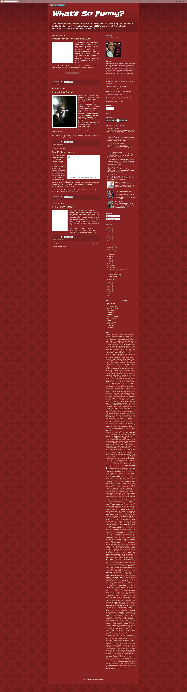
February (111, 267)
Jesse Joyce (126, 489)
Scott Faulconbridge (118, 615)
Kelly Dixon (127, 514)
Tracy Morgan (114, 658)
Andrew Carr (118, 342)
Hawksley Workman (114, 468)
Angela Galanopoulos (113, 346)
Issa (129, 473)
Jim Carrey (121, 491)
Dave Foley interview (120, 182)
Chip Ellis (124, 381)
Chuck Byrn (128, 388)
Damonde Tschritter (128, 401)
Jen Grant (122, 488)
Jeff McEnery (129, 486)
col (134, 388)
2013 (108, 284)
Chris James (109, 385)
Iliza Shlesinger (110, 473)
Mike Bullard (110, 557)
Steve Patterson (116, 635)
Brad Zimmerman (131, 362)
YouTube (109, 669)
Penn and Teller (119, 582)
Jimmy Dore (118, 493)
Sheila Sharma (122, 625)
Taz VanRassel (127, 643)
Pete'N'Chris (127, 584)
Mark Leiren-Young (125, 547)
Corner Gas (132, 394)
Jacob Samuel (116, 476)
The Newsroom (131, 645)
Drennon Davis (125, 434)
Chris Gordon (121, 383)
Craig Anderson (131, 396)
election (112, 441)
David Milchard (120, 420)
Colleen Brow (116, 391)
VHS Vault (132, 661)
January (111, 279)
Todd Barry (110, 653)
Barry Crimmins (115, 351)
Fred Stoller (126, 447)
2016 (108, 240)
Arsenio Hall (109, 349)
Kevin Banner (131, 517)
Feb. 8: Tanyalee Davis (63, 207)
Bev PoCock (119, 354)
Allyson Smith (121, 339)
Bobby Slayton (114, 360)
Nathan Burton (109, 567)
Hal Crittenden (116, 463)
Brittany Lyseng (118, 370)
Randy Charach (131, 589)
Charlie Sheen (126, 380)
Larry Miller (108, 527)
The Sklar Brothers (111, 646)
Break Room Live (111, 364)
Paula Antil (108, 580)
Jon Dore (130, 504)
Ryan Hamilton (60, 198)
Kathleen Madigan (115, 512)
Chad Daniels (119, 378)
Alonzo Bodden (129, 339)
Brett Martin (122, 367)
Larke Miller (121, 526)
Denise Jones (109, 425)
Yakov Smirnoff (129, 666)
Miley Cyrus (118, 559)
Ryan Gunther (117, 607)
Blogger (101, 679)
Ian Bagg (130, 470)
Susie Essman (127, 641)
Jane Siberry (116, 480)
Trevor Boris (114, 659)
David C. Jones (131, 415)
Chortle (109, 320)
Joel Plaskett (121, 498)
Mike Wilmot (109, 559)
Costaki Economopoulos (119, 396)
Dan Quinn (112, 403)
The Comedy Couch (115, 91)
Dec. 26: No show (111, 174)
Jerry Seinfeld (117, 489)
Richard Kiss (112, 594)
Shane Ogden (109, 622)
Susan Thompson (117, 641)
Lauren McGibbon (126, 529)
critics (107, 399)
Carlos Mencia (114, 376)
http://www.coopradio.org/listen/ (113, 88)
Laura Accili (108, 529)
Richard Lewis (132, 594)
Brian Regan (120, 368)
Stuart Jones (109, 640)
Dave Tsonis (111, 415)
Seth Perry (130, 620)
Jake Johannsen (126, 476)
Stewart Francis (109, 638)
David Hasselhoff (129, 418)
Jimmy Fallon (126, 493)
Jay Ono (113, 486)
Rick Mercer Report (119, 595)
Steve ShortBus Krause (128, 635)
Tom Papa (131, 655)
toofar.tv (127, 656)
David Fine (108, 418)
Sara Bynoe (118, 613)
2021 (108, 229)
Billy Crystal (129, 355)
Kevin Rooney (126, 519)
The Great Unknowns (113, 128)
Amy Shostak (109, 341)
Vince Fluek (111, 663)
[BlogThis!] (66, 82)
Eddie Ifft (128, 438)
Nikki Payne (126, 570)
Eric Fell (112, 443)
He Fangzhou (125, 468)
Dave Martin (130, 411)
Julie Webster (125, 507)
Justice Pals (114, 509)
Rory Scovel (130, 602)
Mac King (109, 541)
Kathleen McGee (125, 513)
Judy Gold (110, 507)
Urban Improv (123, 661)
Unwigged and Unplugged (112, 661)
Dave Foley (117, 411)
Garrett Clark (126, 449)
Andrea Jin (118, 341)
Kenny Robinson (115, 517)
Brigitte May (130, 368)
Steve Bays (109, 633)
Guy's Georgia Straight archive (111, 303)
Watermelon (132, 663)
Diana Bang (108, 428)
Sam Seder (110, 612)
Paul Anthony (115, 575)
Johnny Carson (125, 503)
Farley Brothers (129, 444)
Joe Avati (115, 496)
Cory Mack (110, 396)
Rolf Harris (132, 599)
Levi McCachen (118, 534)
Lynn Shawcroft (131, 539)
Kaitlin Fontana (129, 509)
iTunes (130, 91)
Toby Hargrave (124, 652)
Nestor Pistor (124, 569)
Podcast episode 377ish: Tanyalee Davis (71, 39)
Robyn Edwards (115, 599)
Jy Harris (121, 509)
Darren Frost (117, 408)
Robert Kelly (127, 597)
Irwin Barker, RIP (112, 136)
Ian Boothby (109, 471)
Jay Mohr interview (113, 167)
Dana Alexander (122, 403)
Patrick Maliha (125, 574)
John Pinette (130, 501)
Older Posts (96, 244)
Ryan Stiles (127, 609)
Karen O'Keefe (117, 511)
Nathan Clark (118, 567)
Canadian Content (126, 375)
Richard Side (110, 595)
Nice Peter (131, 569)
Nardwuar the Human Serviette (121, 564)
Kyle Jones (114, 524)
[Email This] (65, 82)
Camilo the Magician (128, 373)
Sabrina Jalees (115, 610)
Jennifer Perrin (130, 488)
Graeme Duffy (129, 456)
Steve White (108, 637)
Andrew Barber (109, 342)
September (112, 252)
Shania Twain (117, 622)
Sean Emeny (118, 617)
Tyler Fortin (130, 659)
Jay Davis (122, 485)
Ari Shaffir (122, 347)
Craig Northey (60, 144)
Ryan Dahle (108, 607)
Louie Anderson (115, 539)
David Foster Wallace (118, 418)
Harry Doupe (129, 466)
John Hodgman (122, 501)
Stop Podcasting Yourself (121, 638)
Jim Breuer (114, 491)
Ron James (120, 600)
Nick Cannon (109, 570)
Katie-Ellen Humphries (116, 514)
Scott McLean (129, 615)
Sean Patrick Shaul (117, 618)
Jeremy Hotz (109, 489)
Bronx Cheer (127, 370)
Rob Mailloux (113, 597)
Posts (109, 216)
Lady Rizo (113, 526)
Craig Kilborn (121, 398)
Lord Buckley (118, 537)
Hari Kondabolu (125, 463)
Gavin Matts (112, 451)
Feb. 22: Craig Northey (62, 92)
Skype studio (114, 630)
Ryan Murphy (119, 609)
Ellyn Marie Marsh (127, 441)
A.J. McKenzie (119, 334)
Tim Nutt (117, 650)
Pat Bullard (117, 574)
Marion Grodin (124, 544)
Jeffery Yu (108, 488)
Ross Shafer (127, 603)
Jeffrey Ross (115, 488)
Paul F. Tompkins (112, 577)
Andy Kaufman (115, 344)
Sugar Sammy (118, 640)
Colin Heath (119, 389)
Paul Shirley (130, 579)
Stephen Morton (122, 632)
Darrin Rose (126, 408)
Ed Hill (114, 438)
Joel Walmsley (130, 498)
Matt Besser (127, 549)
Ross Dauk (118, 603)
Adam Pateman (115, 336)
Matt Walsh (113, 552)
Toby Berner (115, 651)
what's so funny (127, 665)
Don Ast (118, 431)
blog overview (122, 357)
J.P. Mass (129, 475)
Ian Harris (118, 471)
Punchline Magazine (112, 316)
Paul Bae (125, 575)
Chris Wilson (121, 386)
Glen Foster (111, 454)
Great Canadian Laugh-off (122, 460)
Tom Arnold (132, 653)
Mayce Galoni (131, 552)
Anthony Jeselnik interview (115, 152)
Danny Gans (117, 406)
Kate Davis (125, 511)
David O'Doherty (129, 420)
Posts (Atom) (62, 246)
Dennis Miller (117, 425)
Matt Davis (121, 551)
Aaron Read (128, 334)
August (111, 254)
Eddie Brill (121, 438)
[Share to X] (68, 82)
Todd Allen (132, 651)
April (110, 263)
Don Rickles (125, 431)
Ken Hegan (115, 516)
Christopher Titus (109, 388)
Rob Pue (120, 597)
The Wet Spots (129, 646)
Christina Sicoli (129, 386)
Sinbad (126, 628)
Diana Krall (126, 428)
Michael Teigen (118, 555)
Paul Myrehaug (111, 579)
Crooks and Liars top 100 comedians (120, 399)
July (110, 256)
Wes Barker (110, 665)
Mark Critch (127, 546)
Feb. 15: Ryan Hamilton (63, 152)
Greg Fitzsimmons (117, 462)
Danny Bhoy (109, 406)
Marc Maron (125, 541)
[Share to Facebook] (70, 82)
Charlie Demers (116, 380)
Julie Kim (117, 507)
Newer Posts (56, 244)
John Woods (116, 503)
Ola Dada (124, 572)
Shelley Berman (131, 625)
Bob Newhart (130, 357)
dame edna (116, 401)
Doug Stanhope (130, 432)
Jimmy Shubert (115, 494)
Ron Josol (128, 600)
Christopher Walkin (119, 388)
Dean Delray (109, 423)
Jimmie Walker (109, 493)
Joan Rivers (108, 496)
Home (76, 244)
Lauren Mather (116, 529)
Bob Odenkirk (109, 359)
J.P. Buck (116, 475)
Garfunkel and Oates (115, 449)
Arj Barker (130, 347)
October (111, 249)
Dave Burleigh (131, 410)
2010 (108, 291)
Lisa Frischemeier (125, 535)
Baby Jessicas (126, 349)
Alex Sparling (127, 338)
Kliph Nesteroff (112, 521)
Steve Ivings (127, 633)
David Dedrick (120, 416)
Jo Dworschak (124, 494)
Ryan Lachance (109, 609)
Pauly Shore (130, 580)
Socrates (127, 630)
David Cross (111, 416)
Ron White (122, 602)
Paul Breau (132, 575)
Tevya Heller (123, 645)
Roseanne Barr (109, 603)
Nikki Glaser (118, 570)
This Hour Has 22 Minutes (122, 648)
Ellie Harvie (118, 441)
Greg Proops (127, 462)
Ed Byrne (108, 438)
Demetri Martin (129, 423)
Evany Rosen (130, 442)
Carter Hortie (132, 376)
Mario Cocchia (115, 544)
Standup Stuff (110, 310)
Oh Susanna (117, 572)
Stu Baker (131, 638)
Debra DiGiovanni (118, 423)
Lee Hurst (112, 532)
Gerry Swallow (120, 452)
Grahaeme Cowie (110, 458)
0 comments (56, 81)
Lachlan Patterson (124, 524)
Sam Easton (124, 610)
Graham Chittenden (121, 458)
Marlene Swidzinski (118, 549)
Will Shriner (114, 666)
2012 (108, 287)
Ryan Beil (130, 605)
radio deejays (114, 589)
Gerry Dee (112, 452)
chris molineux (118, 385)
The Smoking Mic (111, 318)
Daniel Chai (119, 404)
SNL (122, 630)
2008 (108, 296)
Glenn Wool (120, 454)
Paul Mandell (132, 577)
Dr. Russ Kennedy (113, 434)
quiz (125, 587)
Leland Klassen (129, 532)
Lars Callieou (117, 527)
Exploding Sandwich (119, 444)
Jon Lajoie (108, 506)
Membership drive (129, 554)
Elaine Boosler (126, 439)
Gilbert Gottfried (131, 452)
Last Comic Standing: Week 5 (116, 143)
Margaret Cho (126, 542)
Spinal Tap (113, 632)
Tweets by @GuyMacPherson (113, 38)
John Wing (108, 503)
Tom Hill (117, 655)
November (112, 247)
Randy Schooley (111, 590)
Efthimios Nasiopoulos (116, 439)
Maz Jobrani (110, 554)
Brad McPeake (114, 362)
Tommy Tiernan (119, 656)
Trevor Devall (122, 659)
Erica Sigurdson (120, 443)
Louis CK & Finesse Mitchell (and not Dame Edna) (120, 159)
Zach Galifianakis (121, 669)
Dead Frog (110, 314)
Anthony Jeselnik (125, 346)
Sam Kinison (132, 610)
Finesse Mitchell (121, 446)
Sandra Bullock (109, 613)
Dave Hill (124, 411)
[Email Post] (61, 81)
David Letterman (110, 420)
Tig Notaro (132, 648)
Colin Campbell (110, 389)
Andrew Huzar (127, 342)
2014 (108, 282)
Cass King (110, 378)
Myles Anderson (116, 562)
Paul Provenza (121, 579)
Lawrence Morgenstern (115, 531)
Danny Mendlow (125, 406)
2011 (108, 289)
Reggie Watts (127, 590)
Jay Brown (115, 485)
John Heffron (114, 501)
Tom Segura (109, 656)
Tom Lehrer (124, 655)
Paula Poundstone (119, 580)
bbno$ (133, 351)
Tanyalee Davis (60, 84)
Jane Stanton (124, 480)
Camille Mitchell (116, 373)
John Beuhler (118, 499)
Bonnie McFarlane (125, 360)
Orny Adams (132, 572)
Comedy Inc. (127, 393)
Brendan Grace (120, 364)
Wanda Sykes (124, 663)
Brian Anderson (131, 366)
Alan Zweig (108, 338)
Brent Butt (131, 364)
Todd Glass (117, 653)
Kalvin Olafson (109, 511)
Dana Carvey (132, 403)
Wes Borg (118, 665)
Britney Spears (109, 370)
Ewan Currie (109, 444)
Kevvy (133, 519)
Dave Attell (114, 410)
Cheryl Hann (117, 381)
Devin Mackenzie (117, 426)
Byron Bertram (115, 372)
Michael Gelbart (109, 555)
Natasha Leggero (117, 565)
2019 (108, 234)
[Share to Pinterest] (72, 82)
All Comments (112, 219)
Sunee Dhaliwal (128, 640)
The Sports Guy (120, 646)
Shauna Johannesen (129, 623)
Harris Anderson (116, 466)
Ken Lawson (124, 516)
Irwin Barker (120, 473)
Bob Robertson (118, 359)
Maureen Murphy (122, 552)
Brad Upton (122, 362)
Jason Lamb (126, 483)
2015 (108, 243)
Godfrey (112, 456)
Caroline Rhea (123, 376)
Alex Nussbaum (117, 338)
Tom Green (110, 655)
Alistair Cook (113, 339)
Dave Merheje (109, 413)
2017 (108, 238)
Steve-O (115, 637)
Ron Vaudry (114, 602)
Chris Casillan (131, 381)
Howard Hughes (113, 469)
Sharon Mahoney (126, 622)
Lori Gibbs (126, 537)
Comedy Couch (111, 312)
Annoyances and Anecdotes (111, 323)
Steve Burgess (119, 633)
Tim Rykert (125, 650)
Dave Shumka (130, 413)
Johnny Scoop (115, 504)
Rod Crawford (124, 599)
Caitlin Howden (125, 372)
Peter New (130, 585)
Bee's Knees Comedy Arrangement (115, 352)
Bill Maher (115, 355)
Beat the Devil (111, 325)
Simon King (118, 628)
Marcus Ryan (116, 542)
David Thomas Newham (128, 421)
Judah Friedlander (131, 506)
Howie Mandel (122, 469)
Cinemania (110, 327)
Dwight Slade (117, 436)
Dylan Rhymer (128, 436)
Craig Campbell (112, 398)
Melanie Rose (119, 554)
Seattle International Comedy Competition (115, 620)
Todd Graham (124, 653)
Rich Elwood (128, 592)
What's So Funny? (87, 14)
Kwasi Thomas (115, 522)
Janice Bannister (124, 481)
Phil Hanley (109, 587)
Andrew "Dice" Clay (128, 341)
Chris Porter (127, 385)
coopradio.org (72, 137)
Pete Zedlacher (118, 584)
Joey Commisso (109, 499)
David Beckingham (120, 415)
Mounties (127, 560)
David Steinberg (116, 421)
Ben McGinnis (109, 354)
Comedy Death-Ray (117, 393)
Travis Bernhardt (125, 658)
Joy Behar (122, 506)
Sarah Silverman (127, 613)
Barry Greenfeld (125, 351)
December (112, 245)
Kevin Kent (118, 519)
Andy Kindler (124, 344)
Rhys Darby (112, 592)
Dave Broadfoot (122, 410)
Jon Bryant (123, 504)
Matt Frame (128, 551)
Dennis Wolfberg (126, 425)
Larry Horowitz (130, 526)
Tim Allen (110, 650)
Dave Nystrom (119, 413)
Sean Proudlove (128, 618)
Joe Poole (121, 496)
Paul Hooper (123, 577)
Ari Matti (115, 347)
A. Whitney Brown (110, 334)
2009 (108, 293)
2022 (108, 227)
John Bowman (126, 499)
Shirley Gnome (123, 627)
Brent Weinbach (113, 366)
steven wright (129, 637)
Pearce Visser (109, 582)
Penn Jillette (128, 582)
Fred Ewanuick (117, 447)
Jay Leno (128, 485)
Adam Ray (123, 336)
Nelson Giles (116, 569)
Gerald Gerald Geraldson (124, 451)
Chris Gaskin (111, 383)
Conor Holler (124, 394)
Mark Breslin (116, 546)
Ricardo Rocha (120, 592)
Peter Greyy (114, 585)
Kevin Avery (123, 517)
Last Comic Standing (128, 527)
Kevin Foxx (110, 519)
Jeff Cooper (121, 486)
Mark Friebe (115, 547)
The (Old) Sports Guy (112, 308)
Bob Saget (127, 359)
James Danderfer (114, 478)
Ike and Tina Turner (128, 471)
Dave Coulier (110, 411)
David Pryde (108, 421)
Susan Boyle (109, 641)
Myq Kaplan (125, 562)
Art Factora (117, 349)
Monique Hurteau (110, 560)
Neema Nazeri (127, 567)
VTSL (118, 663)
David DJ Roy (129, 416)
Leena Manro (120, 532)
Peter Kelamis (122, 585)
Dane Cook (110, 404)
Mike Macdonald (119, 557)
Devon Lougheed (128, 426)
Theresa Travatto (110, 648)
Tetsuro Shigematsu (114, 645)
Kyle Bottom (125, 522)
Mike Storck (129, 557)
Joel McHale (113, 498)
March (110, 265)
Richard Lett (121, 594)
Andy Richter (132, 344)
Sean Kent (126, 617)
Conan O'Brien (115, 394)
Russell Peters (119, 605)
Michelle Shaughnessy (129, 555)
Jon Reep (115, 506)
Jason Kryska (116, 483)
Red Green (119, 590)
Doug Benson (119, 432)
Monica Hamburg (128, 559)
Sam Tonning (119, 612)
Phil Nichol (119, 587)
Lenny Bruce (109, 534)
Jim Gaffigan (130, 491)
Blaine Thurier (113, 357)
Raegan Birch (122, 589)
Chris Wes (113, 386)
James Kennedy (126, 478)
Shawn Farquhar (112, 625)
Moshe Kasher (119, 560)
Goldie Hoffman (119, 456)
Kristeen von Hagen (124, 521)
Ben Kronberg (130, 352)
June (110, 258)
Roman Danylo (111, 600)
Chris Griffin (130, 383)
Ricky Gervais (128, 595)
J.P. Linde (122, 475)
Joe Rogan (128, 496)
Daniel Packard (129, 404)
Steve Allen (130, 632)
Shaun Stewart (117, 623)
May (110, 261)
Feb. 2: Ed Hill (119, 202)
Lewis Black (128, 534)
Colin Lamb (127, 389)
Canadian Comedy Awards (112, 375)
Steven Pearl (121, 637)
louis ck (122, 539)
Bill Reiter (122, 355)
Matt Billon (114, 551)
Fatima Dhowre (110, 446)
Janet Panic (115, 481)
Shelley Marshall (111, 627)
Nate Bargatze (129, 565)
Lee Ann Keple (127, 531)
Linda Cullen (114, 535)
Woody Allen (121, 666)
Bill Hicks (128, 354)
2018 (108, 236)
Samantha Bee (129, 612)
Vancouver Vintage (112, 306)
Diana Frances (118, 428)
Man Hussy (116, 541)
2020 (108, 231)
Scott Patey (109, 617)
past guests (110, 574)
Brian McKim (111, 368)
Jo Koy (131, 494)
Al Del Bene (130, 336)
